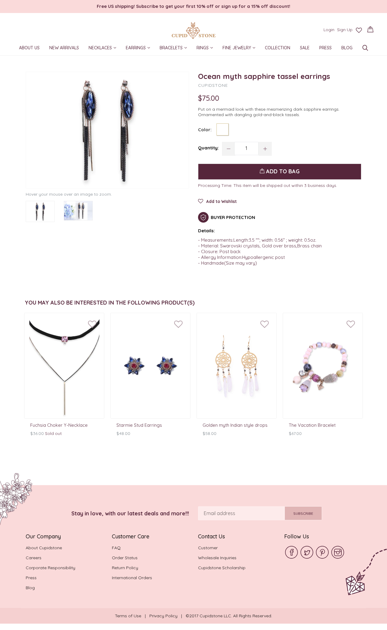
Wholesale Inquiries (217, 557)
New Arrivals (64, 49)
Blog (347, 49)
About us (29, 49)
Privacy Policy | (167, 616)
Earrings (140, 48)
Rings (207, 48)
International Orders (132, 577)
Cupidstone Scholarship (222, 567)
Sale (305, 49)
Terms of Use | (132, 616)
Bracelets (175, 48)
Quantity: (208, 148)
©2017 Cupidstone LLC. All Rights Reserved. (229, 616)
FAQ (116, 547)
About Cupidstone (44, 547)
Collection (277, 49)
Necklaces (104, 48)
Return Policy (125, 567)
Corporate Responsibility (50, 567)
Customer (208, 547)
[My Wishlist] (359, 30)
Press (325, 49)
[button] (217, 203)
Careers (33, 557)
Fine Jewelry (241, 48)
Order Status (125, 557)
